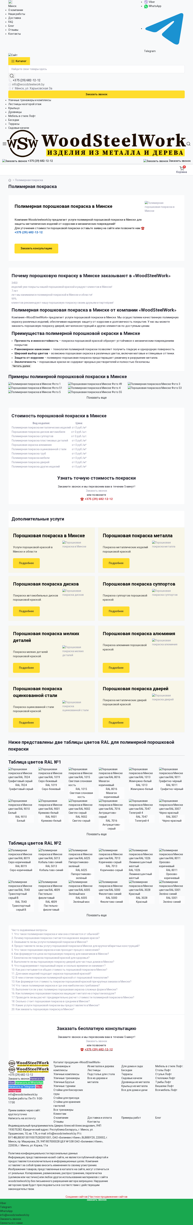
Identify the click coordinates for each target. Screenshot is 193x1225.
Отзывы (13, 29)
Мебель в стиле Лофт (22, 115)
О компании (15, 10)
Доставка (14, 17)
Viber (151, 1)
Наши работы (16, 13)
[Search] (188, 143)
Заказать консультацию (36, 248)
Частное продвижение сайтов (108, 1196)
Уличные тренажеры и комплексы (29, 100)
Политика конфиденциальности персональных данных (43, 1153)
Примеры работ (131, 1117)
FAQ (10, 21)
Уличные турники (64, 1086)
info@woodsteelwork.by (28, 84)
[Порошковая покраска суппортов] (164, 593)
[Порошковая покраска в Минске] (74, 545)
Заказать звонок (96, 94)
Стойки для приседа (66, 1097)
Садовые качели (18, 127)
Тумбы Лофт (163, 1082)
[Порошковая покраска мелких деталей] (74, 651)
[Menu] (4, 143)
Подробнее (26, 563)
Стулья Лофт (163, 1074)
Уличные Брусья (64, 1082)
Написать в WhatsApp (29, 1082)
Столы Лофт (163, 1070)
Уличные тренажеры (67, 1078)
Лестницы (93, 1070)
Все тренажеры (63, 1109)
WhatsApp (154, 6)
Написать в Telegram (21, 1086)
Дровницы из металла (135, 1082)
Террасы (13, 123)
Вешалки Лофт (164, 1086)
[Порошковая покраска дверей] (164, 698)
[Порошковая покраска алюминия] (164, 642)
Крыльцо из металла (134, 1086)
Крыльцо (14, 108)
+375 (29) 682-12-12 (27, 80)
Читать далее (21, 366)
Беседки (13, 119)
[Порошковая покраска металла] (164, 545)
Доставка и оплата (99, 1117)
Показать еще (97, 397)
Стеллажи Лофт (165, 1078)
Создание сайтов (76, 1196)
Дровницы (15, 112)
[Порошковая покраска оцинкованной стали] (74, 706)
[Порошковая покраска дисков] (74, 593)
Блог (11, 25)
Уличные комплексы (66, 1074)
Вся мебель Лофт (166, 1089)
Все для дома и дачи (134, 1089)
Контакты (14, 33)
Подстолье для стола (101, 1074)
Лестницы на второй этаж (24, 104)
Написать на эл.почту (22, 1118)
